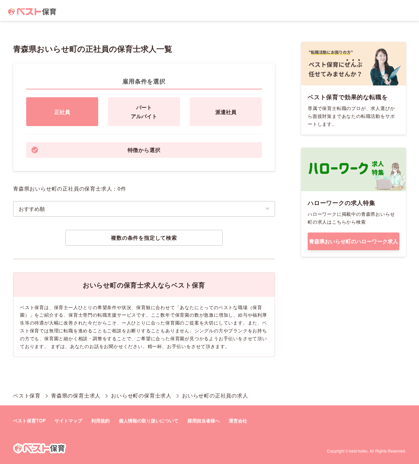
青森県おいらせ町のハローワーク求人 (353, 241)
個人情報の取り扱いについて (148, 420)
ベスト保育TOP (29, 420)
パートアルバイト (144, 111)
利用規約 (100, 420)
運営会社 (238, 420)
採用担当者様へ (204, 420)
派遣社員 (225, 112)
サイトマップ (68, 420)
